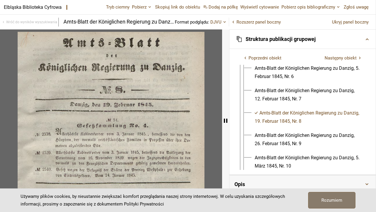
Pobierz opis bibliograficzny (308, 7)
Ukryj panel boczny (350, 22)
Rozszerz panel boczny (258, 22)
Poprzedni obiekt (265, 58)
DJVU (215, 22)
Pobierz (139, 7)
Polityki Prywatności (144, 204)
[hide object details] (225, 120)
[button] (302, 39)
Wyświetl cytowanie (259, 7)
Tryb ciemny (118, 7)
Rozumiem (331, 200)
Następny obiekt (341, 58)
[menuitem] (308, 72)
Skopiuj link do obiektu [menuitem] (177, 7)
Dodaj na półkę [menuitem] (223, 7)
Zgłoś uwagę (356, 7)
